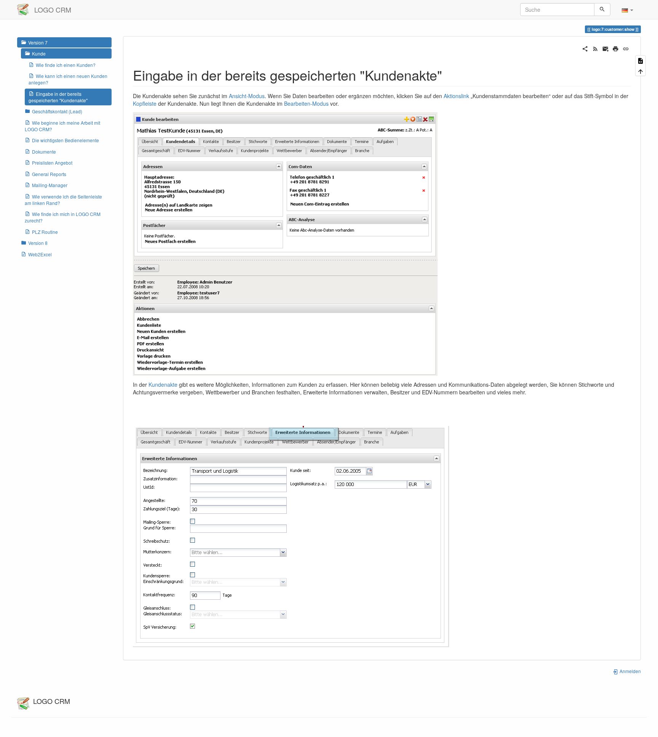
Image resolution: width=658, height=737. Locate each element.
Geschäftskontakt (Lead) (57, 111)
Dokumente (44, 151)
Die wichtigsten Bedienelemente (65, 140)
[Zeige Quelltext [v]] (640, 60)
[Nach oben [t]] (640, 70)
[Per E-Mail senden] (605, 48)
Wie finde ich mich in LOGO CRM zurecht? (63, 217)
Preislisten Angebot (52, 162)
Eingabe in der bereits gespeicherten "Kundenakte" (58, 97)
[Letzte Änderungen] (595, 48)
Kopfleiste (145, 103)
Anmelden (629, 671)
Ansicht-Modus (247, 96)
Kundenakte (163, 384)
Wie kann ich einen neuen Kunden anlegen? (68, 79)
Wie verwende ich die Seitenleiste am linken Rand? (63, 199)
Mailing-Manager (49, 185)
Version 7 (38, 42)
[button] (627, 9)
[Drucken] (615, 48)
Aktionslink (456, 96)
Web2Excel (40, 254)
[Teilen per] (585, 48)
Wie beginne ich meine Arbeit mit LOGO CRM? (62, 125)
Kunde (39, 53)
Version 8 (38, 243)
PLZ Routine (45, 232)
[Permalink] (626, 48)
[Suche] (602, 9)
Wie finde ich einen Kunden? (66, 65)
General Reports (49, 174)
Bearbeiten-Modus (306, 103)
